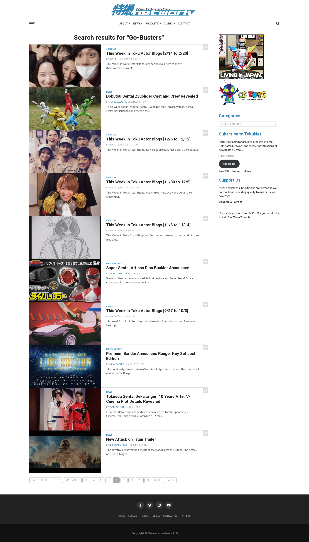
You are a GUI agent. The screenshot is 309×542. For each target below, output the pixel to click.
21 (148, 480)
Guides (168, 23)
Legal (156, 515)
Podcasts (152, 23)
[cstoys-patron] (244, 106)
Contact (184, 23)
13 (86, 480)
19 (132, 480)
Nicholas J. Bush (118, 445)
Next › (157, 480)
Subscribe (229, 163)
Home (121, 515)
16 (109, 480)
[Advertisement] (253, 248)
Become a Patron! (230, 202)
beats (112, 59)
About (123, 23)
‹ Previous (72, 480)
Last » (170, 480)
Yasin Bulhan (116, 407)
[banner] (241, 78)
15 (101, 480)
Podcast (133, 515)
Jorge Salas (116, 102)
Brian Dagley (116, 273)
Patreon (186, 515)
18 (124, 480)
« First (56, 480)
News (136, 23)
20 (139, 480)
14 (93, 480)
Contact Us (170, 515)
